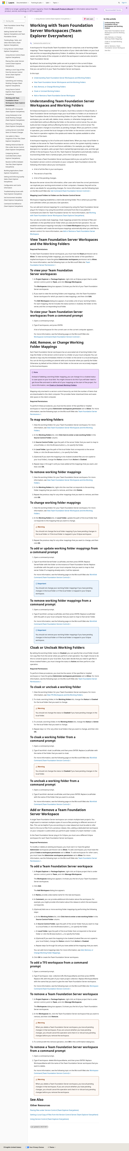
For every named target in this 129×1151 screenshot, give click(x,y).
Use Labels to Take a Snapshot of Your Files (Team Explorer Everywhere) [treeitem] (15, 138)
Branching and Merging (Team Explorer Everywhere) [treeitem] (15, 125)
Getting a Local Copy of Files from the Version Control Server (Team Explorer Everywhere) (64, 1115)
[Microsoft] (3, 2)
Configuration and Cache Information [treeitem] (12, 186)
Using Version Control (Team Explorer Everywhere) (52, 19)
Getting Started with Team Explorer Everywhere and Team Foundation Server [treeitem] (14, 34)
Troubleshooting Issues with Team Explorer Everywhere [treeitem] (13, 192)
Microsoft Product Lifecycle (62, 9)
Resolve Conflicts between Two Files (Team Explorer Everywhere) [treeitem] (14, 164)
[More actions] (97, 18)
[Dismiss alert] (126, 8)
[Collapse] (25, 17)
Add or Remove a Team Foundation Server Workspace (54, 95)
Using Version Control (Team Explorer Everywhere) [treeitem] (15, 56)
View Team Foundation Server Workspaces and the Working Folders (60, 82)
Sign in (124, 3)
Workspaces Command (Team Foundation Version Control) (56, 337)
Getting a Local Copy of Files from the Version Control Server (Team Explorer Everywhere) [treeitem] (15, 73)
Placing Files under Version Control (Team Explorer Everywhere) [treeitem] (15, 63)
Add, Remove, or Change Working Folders (50, 87)
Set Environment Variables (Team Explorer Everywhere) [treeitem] (13, 199)
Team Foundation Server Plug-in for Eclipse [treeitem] (14, 26)
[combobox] (13, 21)
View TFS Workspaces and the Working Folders (65, 695)
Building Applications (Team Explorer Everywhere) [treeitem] (13, 172)
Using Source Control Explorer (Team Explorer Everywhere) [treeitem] (14, 91)
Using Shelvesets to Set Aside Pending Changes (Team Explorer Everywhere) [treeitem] (15, 117)
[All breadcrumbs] (32, 18)
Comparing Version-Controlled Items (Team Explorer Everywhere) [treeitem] (13, 155)
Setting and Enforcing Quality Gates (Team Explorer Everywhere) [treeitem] (14, 179)
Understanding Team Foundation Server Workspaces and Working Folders (62, 78)
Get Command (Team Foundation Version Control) (70, 191)
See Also (107, 50)
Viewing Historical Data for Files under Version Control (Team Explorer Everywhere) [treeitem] (15, 147)
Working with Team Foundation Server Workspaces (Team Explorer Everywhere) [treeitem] (15, 101)
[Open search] (119, 3)
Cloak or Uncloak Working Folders (47, 91)
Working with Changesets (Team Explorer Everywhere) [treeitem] (15, 110)
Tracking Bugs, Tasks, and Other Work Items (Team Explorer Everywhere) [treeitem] (12, 42)
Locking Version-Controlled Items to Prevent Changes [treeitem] (15, 131)
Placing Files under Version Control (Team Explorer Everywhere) (54, 1110)
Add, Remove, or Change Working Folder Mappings (113, 38)
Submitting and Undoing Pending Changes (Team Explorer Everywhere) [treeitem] (14, 83)
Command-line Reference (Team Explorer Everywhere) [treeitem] (13, 205)
